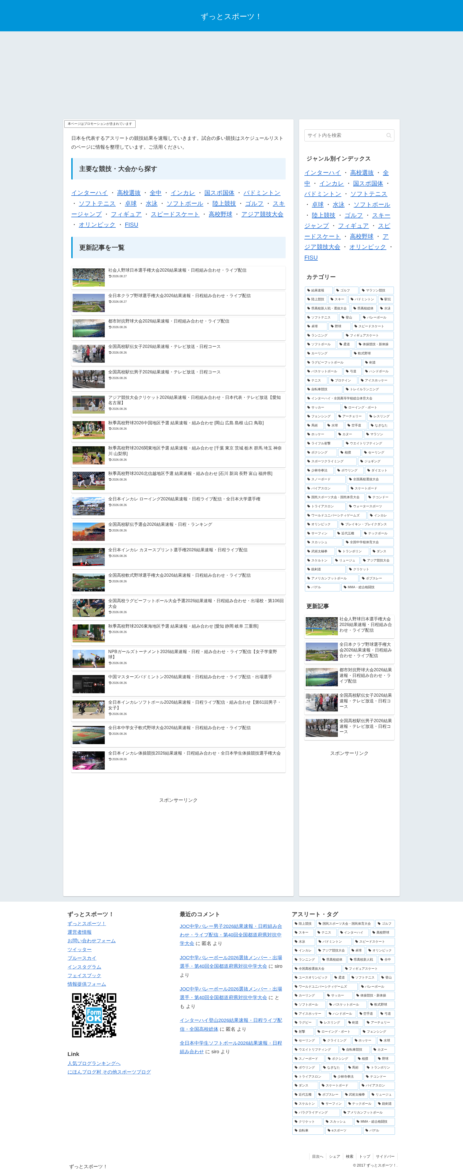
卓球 (131, 203)
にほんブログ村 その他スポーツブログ (109, 1072)
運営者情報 (80, 932)
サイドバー (385, 1156)
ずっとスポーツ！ (87, 923)
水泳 (152, 203)
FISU (131, 224)
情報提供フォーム (87, 984)
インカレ (183, 192)
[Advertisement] (231, 75)
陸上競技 (224, 203)
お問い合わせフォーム (92, 940)
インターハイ (89, 192)
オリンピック (97, 224)
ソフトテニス (97, 203)
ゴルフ (254, 203)
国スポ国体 (219, 192)
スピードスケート (175, 214)
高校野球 (220, 214)
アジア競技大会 (262, 214)
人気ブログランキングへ (94, 1063)
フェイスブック (84, 975)
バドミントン (262, 192)
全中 (156, 192)
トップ (364, 1156)
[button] (389, 135)
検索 (349, 1156)
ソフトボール (185, 203)
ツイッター (80, 949)
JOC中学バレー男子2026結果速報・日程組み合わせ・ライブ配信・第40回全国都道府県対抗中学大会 (231, 935)
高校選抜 (129, 192)
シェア (334, 1156)
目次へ (317, 1156)
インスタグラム (84, 967)
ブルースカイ (82, 958)
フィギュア (126, 214)
